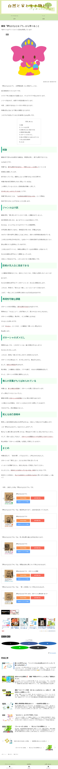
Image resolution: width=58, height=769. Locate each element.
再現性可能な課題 (25, 132)
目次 (26, 121)
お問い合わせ (48, 764)
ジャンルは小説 (25, 127)
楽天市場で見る (37, 498)
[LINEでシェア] (20, 647)
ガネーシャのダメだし (27, 134)
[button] (38, 647)
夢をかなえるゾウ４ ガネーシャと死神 (27, 571)
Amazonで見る (23, 498)
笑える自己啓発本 (25, 139)
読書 (9, 636)
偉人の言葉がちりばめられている (30, 137)
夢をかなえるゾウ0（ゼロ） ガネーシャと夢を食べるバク (32, 593)
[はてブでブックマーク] (47, 643)
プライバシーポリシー (10, 764)
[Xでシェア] (11, 643)
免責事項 (29, 764)
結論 (22, 125)
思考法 (4, 636)
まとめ (22, 142)
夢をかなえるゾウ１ (21, 494)
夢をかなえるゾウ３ (21, 543)
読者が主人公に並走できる (28, 129)
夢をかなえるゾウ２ (21, 516)
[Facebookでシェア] (29, 643)
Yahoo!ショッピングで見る (23, 501)
